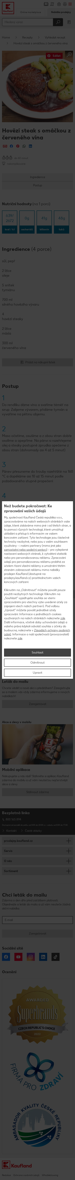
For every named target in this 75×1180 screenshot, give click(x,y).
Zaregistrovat (37, 704)
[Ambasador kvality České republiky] (37, 1125)
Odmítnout (37, 662)
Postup (37, 185)
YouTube (18, 957)
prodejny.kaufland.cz (18, 841)
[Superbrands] (37, 1014)
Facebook (6, 957)
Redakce (6, 1175)
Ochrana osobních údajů (26, 1175)
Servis (8, 851)
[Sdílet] (5, 146)
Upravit (37, 672)
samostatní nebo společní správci (25, 549)
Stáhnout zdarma (37, 792)
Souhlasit (37, 652)
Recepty (27, 37)
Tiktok (56, 957)
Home (6, 37)
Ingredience (37, 177)
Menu (70, 4)
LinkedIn (43, 957)
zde (62, 618)
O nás (8, 861)
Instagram (31, 957)
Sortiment (11, 871)
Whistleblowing (50, 1175)
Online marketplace (30, 12)
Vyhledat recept (55, 37)
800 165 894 (13, 819)
